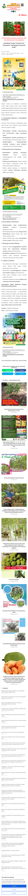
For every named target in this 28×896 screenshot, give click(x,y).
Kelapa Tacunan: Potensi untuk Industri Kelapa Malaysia (12, 732)
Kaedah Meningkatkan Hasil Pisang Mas (14, 477)
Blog (4, 53)
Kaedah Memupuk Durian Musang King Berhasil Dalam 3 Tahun (14, 410)
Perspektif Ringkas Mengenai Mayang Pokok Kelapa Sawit (14, 644)
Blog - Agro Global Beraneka (13, 53)
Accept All (14, 886)
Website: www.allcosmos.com (9, 218)
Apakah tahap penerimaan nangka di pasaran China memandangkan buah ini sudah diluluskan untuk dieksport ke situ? (13, 868)
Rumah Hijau (15, 360)
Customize (14, 889)
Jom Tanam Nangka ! (14, 579)
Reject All (14, 893)
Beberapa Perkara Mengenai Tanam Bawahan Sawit (14, 611)
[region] (14, 885)
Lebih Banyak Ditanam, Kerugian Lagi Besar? (10, 850)
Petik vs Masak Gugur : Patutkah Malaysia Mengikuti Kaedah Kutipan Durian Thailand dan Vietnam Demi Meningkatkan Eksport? (14, 511)
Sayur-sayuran (9, 54)
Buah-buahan (7, 360)
